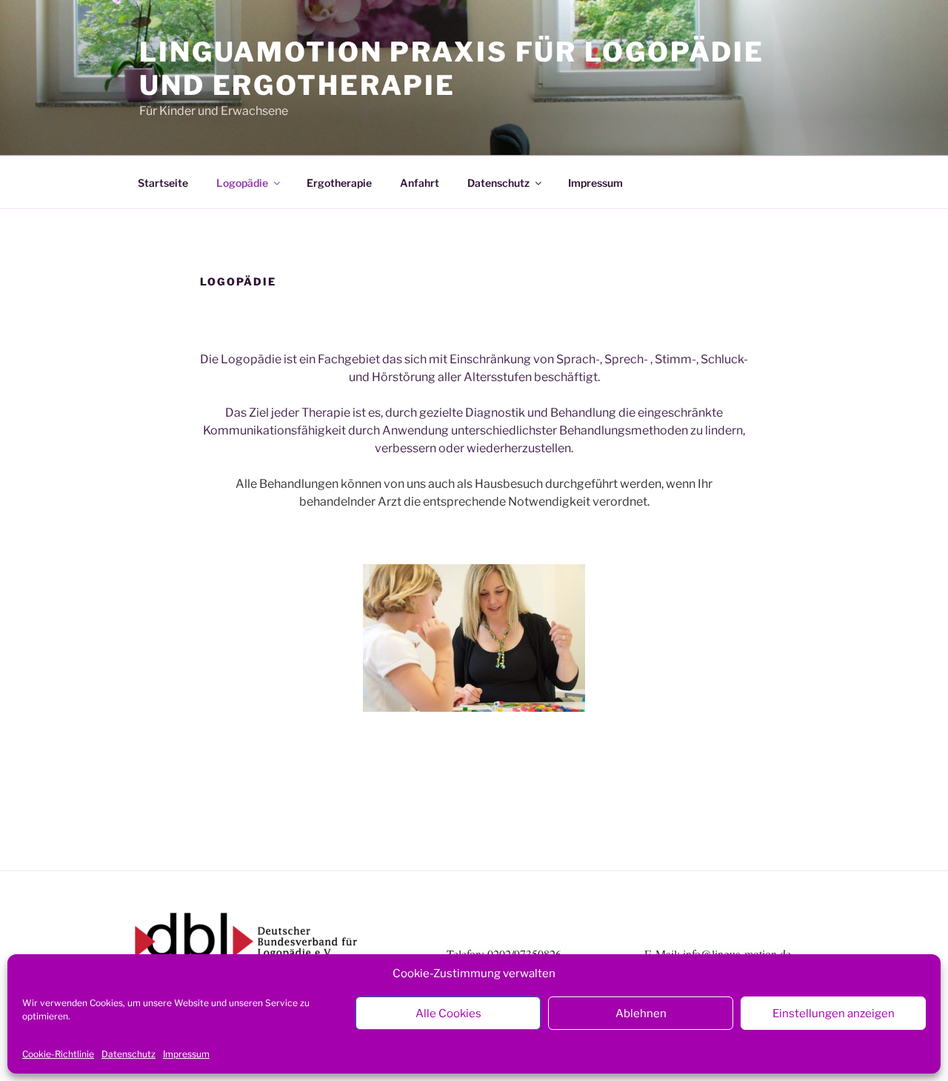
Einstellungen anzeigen (833, 1013)
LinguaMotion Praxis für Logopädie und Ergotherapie (451, 69)
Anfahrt (419, 182)
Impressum (186, 1053)
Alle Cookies (448, 1013)
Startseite (163, 182)
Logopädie (242, 182)
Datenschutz (128, 1053)
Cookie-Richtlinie (58, 1053)
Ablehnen (641, 1013)
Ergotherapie (339, 182)
